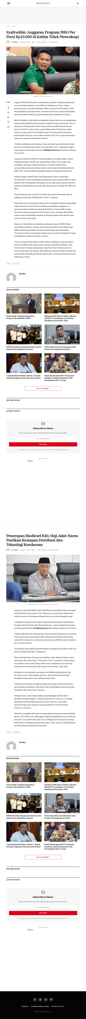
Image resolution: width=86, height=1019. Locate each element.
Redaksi (15, 42)
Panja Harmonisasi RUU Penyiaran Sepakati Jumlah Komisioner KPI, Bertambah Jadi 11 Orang (59, 378)
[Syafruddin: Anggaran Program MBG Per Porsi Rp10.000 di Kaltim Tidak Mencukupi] (43, 70)
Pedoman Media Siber (40, 1006)
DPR (33, 42)
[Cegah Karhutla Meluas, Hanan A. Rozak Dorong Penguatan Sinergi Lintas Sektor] (24, 363)
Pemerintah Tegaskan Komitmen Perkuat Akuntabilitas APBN (20, 317)
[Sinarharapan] (43, 3)
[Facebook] (8, 108)
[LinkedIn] (8, 117)
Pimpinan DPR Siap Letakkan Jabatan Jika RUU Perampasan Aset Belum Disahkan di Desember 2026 (60, 318)
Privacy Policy (56, 449)
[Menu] (8, 3)
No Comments (42, 42)
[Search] (77, 3)
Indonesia (16, 263)
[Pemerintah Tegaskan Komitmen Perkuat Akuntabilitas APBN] (24, 303)
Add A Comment (43, 388)
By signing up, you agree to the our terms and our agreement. (44, 449)
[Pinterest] (8, 122)
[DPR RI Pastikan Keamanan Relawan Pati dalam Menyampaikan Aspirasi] (24, 334)
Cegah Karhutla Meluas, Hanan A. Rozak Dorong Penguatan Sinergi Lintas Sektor (23, 377)
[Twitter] (8, 112)
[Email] (8, 127)
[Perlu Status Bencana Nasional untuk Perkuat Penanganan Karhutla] (62, 334)
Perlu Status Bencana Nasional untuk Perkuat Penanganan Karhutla (60, 348)
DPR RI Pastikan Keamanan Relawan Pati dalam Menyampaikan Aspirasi (23, 348)
